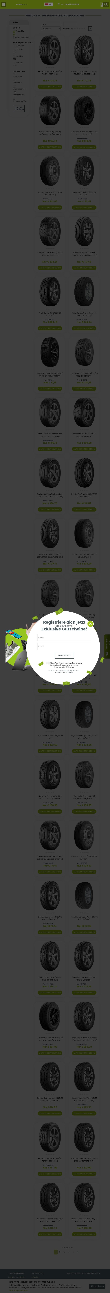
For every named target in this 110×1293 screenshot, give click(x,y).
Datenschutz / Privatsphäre (64, 672)
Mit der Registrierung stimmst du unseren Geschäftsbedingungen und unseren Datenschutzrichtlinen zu (66, 665)
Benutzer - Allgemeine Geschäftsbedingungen (64, 670)
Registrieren (64, 655)
